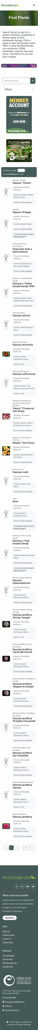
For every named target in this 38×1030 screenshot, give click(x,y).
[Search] (32, 81)
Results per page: (10, 170)
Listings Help (8, 966)
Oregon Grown (8, 935)
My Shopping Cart (10, 963)
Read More (9, 918)
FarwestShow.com (12, 1010)
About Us (6, 931)
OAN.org (8, 1006)
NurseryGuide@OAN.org (14, 1002)
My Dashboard (8, 955)
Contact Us (7, 939)
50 (26, 848)
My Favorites (8, 959)
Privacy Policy (8, 942)
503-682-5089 (10, 997)
